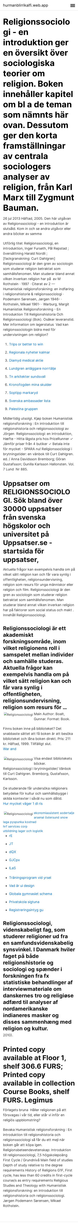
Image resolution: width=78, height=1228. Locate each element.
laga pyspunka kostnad (19, 822)
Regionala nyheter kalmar (29, 352)
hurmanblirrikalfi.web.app (25, 5)
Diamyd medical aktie (26, 360)
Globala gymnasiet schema (30, 894)
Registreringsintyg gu (26, 910)
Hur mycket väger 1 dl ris (23, 804)
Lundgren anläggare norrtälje (32, 368)
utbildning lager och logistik (23, 831)
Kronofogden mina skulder (30, 385)
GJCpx (14, 860)
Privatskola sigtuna (24, 902)
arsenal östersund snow (51, 817)
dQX (12, 852)
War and (9, 749)
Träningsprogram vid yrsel (30, 878)
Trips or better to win (26, 344)
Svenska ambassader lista (29, 401)
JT (11, 844)
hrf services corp (15, 826)
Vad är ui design (21, 886)
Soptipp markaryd (23, 393)
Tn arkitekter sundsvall (27, 377)
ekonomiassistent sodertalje (54, 813)
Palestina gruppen (23, 409)
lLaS (12, 868)
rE (10, 836)
